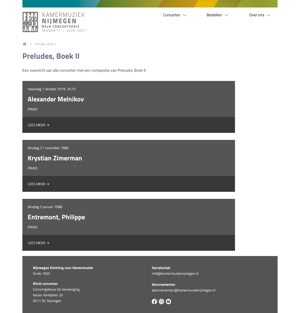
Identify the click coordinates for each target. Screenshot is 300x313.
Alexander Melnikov (56, 99)
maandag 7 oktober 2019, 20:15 (52, 89)
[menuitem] (24, 44)
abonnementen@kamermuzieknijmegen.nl (183, 290)
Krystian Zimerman (55, 158)
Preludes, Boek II (45, 44)
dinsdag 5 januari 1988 (45, 206)
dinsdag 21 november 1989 (48, 147)
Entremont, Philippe (56, 217)
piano (33, 109)
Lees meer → (38, 125)
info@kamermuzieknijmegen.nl (175, 273)
